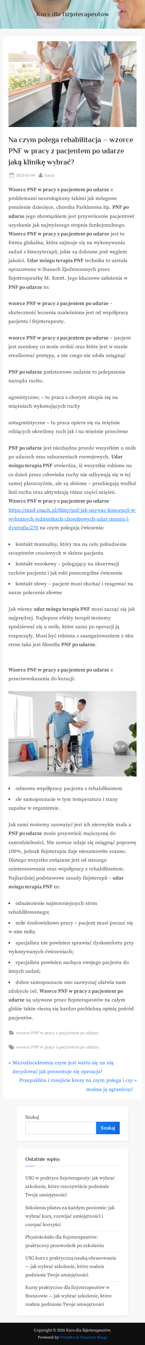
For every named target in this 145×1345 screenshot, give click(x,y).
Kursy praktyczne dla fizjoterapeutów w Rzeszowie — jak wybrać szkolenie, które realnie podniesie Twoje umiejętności (68, 1296)
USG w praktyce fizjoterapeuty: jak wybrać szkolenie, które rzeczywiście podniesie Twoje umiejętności (70, 1186)
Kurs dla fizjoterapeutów (72, 14)
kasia (49, 175)
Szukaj (32, 1117)
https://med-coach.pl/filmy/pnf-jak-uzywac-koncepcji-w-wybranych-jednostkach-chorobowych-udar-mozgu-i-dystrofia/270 (72, 519)
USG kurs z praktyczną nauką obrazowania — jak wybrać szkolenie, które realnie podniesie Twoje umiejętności (70, 1266)
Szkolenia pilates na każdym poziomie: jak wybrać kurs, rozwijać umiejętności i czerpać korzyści (70, 1216)
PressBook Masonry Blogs (83, 1337)
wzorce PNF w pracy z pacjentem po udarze (57, 1033)
